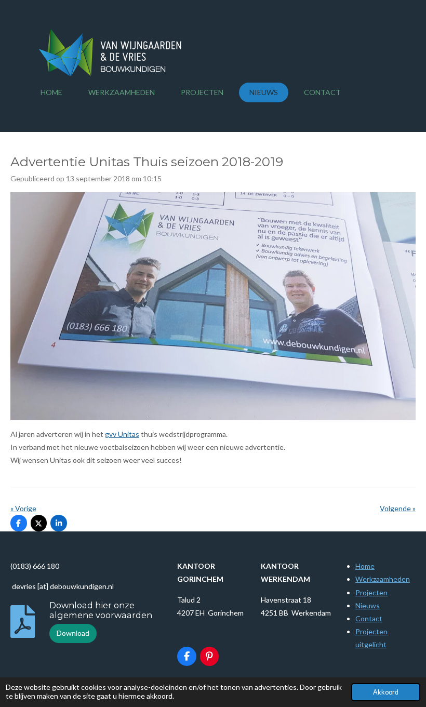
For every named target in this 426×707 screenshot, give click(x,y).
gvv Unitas (122, 434)
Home (365, 566)
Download (73, 633)
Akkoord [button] (385, 692)
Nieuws (367, 605)
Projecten (371, 592)
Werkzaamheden (382, 579)
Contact (368, 618)
